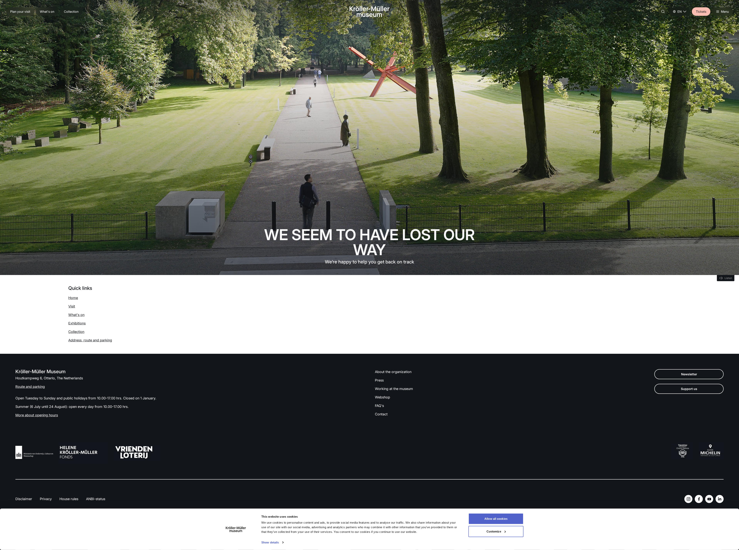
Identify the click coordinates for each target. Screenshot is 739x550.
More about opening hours (36, 415)
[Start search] (663, 11)
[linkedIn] (720, 499)
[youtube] (709, 499)
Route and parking (30, 387)
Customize (494, 531)
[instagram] (688, 499)
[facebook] (699, 499)
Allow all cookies (495, 518)
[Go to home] (369, 11)
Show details (270, 542)
